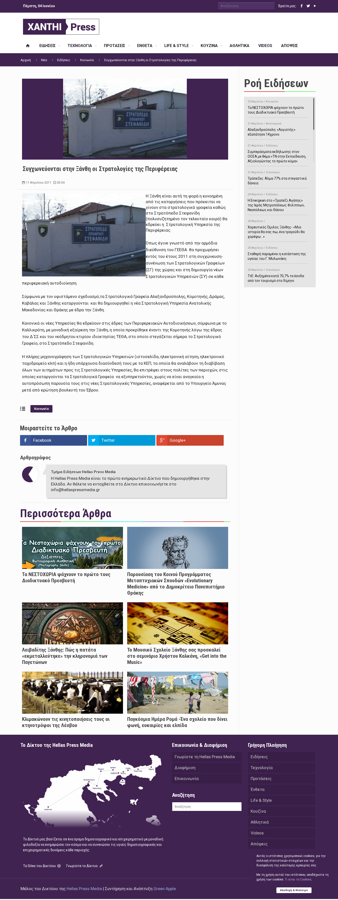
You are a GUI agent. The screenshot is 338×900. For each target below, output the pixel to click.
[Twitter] (308, 6)
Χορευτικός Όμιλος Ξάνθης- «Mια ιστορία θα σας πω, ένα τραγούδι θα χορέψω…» (276, 229)
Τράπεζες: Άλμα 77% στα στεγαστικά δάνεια (277, 178)
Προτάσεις (261, 778)
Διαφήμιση (185, 767)
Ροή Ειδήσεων (276, 83)
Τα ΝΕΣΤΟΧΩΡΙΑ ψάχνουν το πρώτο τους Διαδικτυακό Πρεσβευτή (66, 577)
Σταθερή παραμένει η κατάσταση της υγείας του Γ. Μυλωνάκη (277, 253)
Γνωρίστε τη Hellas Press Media (205, 756)
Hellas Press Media (84, 888)
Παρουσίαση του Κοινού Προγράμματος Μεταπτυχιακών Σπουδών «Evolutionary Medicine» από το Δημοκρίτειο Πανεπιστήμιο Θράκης (176, 583)
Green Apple (164, 888)
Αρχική (26, 60)
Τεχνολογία (262, 767)
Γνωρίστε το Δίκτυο (82, 866)
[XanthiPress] (61, 25)
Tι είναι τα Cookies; (298, 879)
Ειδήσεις (63, 60)
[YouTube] (314, 6)
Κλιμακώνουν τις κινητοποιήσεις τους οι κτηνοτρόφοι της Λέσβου (66, 722)
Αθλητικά (260, 822)
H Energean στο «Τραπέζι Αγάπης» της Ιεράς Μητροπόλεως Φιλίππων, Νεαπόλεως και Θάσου (276, 202)
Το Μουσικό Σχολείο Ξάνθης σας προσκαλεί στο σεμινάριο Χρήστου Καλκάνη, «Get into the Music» (176, 656)
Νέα (44, 60)
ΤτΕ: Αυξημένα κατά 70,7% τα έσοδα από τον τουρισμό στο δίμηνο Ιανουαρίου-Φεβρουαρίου (276, 277)
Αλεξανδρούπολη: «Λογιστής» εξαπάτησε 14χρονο (271, 129)
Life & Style (261, 800)
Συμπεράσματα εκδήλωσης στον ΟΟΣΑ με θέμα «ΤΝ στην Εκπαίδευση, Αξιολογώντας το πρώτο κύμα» (277, 153)
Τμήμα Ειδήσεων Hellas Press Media (83, 472)
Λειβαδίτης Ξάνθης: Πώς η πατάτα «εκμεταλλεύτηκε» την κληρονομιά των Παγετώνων (64, 656)
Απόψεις (259, 843)
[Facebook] (301, 6)
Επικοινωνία (187, 778)
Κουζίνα (258, 811)
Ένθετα (258, 789)
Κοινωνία (87, 60)
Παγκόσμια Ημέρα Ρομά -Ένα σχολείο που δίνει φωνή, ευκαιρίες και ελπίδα (177, 722)
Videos (257, 832)
